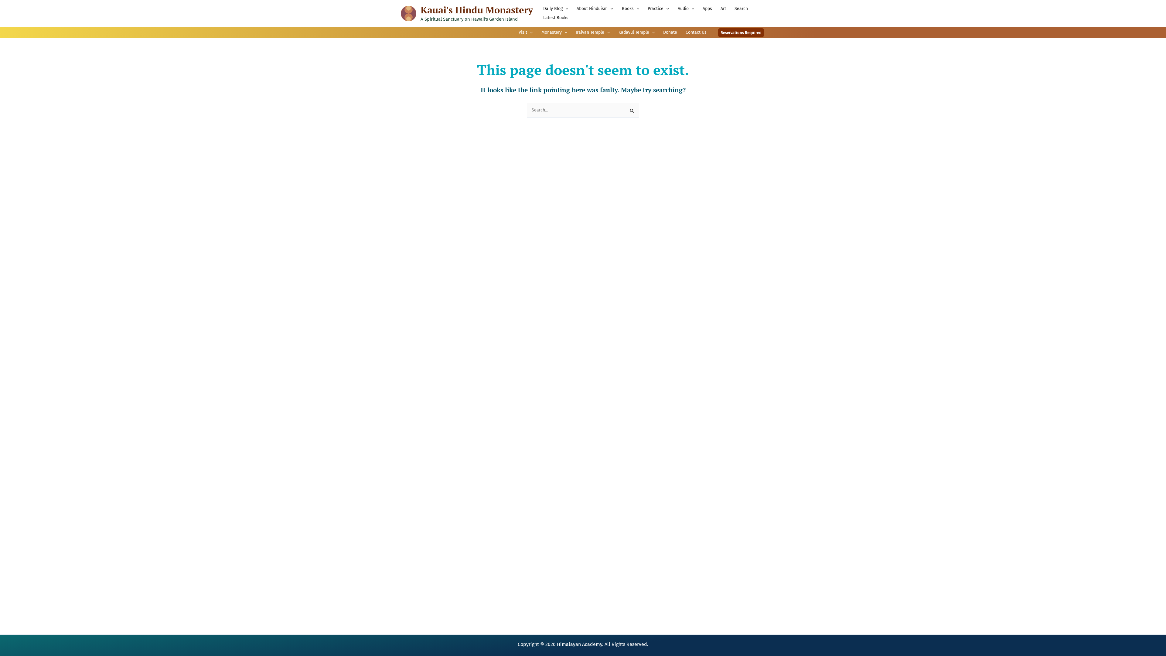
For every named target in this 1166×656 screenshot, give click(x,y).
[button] (565, 8)
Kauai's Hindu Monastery (477, 10)
